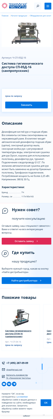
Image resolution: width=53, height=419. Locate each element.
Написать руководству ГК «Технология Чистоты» (18, 376)
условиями (22, 396)
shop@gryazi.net (14, 369)
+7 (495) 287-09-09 (17, 363)
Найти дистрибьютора (24, 280)
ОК (45, 402)
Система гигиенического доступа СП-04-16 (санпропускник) (18, 333)
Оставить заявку (24, 241)
